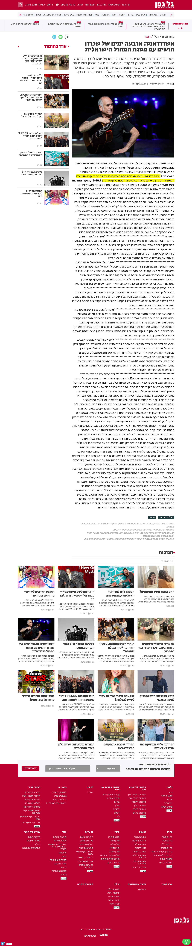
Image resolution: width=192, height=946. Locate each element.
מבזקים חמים (180, 23)
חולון (114, 14)
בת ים (130, 14)
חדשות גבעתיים (59, 792)
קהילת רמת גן (113, 798)
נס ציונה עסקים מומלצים (86, 866)
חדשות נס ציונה (85, 857)
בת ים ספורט (166, 848)
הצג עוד (169, 811)
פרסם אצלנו (113, 4)
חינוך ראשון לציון (32, 792)
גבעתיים (153, 14)
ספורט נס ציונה (86, 848)
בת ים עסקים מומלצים (162, 851)
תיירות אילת (114, 900)
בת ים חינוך (167, 837)
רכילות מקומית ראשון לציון (30, 817)
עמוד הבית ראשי (84, 14)
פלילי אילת (115, 903)
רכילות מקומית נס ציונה (84, 852)
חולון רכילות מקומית (110, 858)
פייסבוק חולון (140, 805)
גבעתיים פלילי (60, 795)
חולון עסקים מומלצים (110, 855)
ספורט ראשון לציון (32, 806)
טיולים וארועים (166, 517)
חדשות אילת (114, 889)
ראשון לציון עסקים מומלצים (31, 811)
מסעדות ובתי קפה (58, 860)
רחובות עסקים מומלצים (139, 862)
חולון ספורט (114, 851)
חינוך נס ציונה (86, 837)
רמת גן (163, 14)
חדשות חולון (114, 837)
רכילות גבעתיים (59, 799)
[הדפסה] (54, 37)
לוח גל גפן (101, 4)
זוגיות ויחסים (60, 863)
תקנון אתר (90, 4)
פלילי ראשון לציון (32, 799)
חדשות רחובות (139, 840)
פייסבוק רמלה (139, 809)
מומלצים (62, 852)
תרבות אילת (114, 896)
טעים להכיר (68, 14)
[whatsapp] (60, 37)
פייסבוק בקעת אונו (137, 798)
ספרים (63, 874)
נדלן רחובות (140, 848)
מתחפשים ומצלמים (31, 848)
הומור (152, 517)
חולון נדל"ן (115, 848)
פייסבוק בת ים (139, 812)
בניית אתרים (90, 936)
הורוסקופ (141, 889)
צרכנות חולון (114, 862)
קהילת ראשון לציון (111, 794)
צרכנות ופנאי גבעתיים (56, 803)
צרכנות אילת (113, 892)
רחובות (122, 14)
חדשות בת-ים (165, 862)
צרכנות (63, 867)
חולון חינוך (115, 840)
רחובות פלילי (140, 844)
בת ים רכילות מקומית (162, 855)
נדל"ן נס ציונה (86, 844)
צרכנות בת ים (166, 858)
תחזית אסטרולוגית (52, 14)
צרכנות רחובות (139, 867)
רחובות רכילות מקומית (139, 856)
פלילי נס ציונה (86, 840)
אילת (38, 14)
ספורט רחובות (139, 851)
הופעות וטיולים (59, 837)
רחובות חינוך (140, 837)
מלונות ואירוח (60, 840)
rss (170, 792)
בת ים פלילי (167, 840)
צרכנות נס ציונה (85, 861)
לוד (118, 816)
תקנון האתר (166, 795)
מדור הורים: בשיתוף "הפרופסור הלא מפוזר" (57, 846)
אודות (80, 4)
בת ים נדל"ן (167, 844)
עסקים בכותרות (59, 870)
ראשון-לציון (141, 14)
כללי (97, 14)
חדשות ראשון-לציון (31, 795)
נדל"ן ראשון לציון (32, 803)
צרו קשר (125, 4)
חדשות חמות (34, 837)
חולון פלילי (115, 844)
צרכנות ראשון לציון (31, 822)
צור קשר (168, 803)
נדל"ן (37, 844)
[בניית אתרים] (104, 936)
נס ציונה (105, 14)
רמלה (117, 812)
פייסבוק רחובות (139, 801)
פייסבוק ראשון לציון (137, 794)
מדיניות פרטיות (68, 4)
